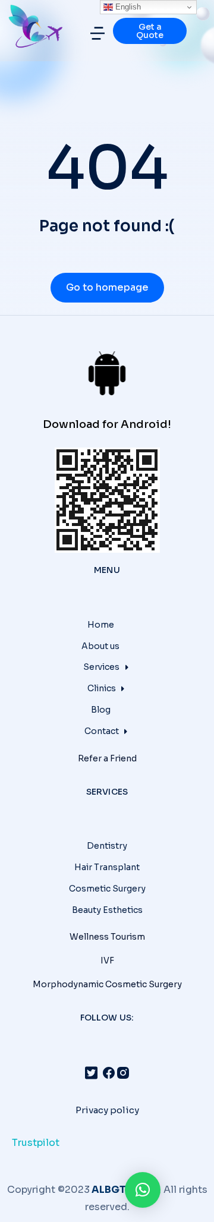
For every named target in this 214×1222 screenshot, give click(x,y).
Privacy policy (107, 1110)
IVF (107, 960)
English (127, 6)
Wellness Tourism (107, 936)
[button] (97, 33)
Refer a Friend (107, 758)
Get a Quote (149, 30)
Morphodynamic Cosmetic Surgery (107, 984)
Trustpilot (35, 1142)
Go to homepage (107, 287)
